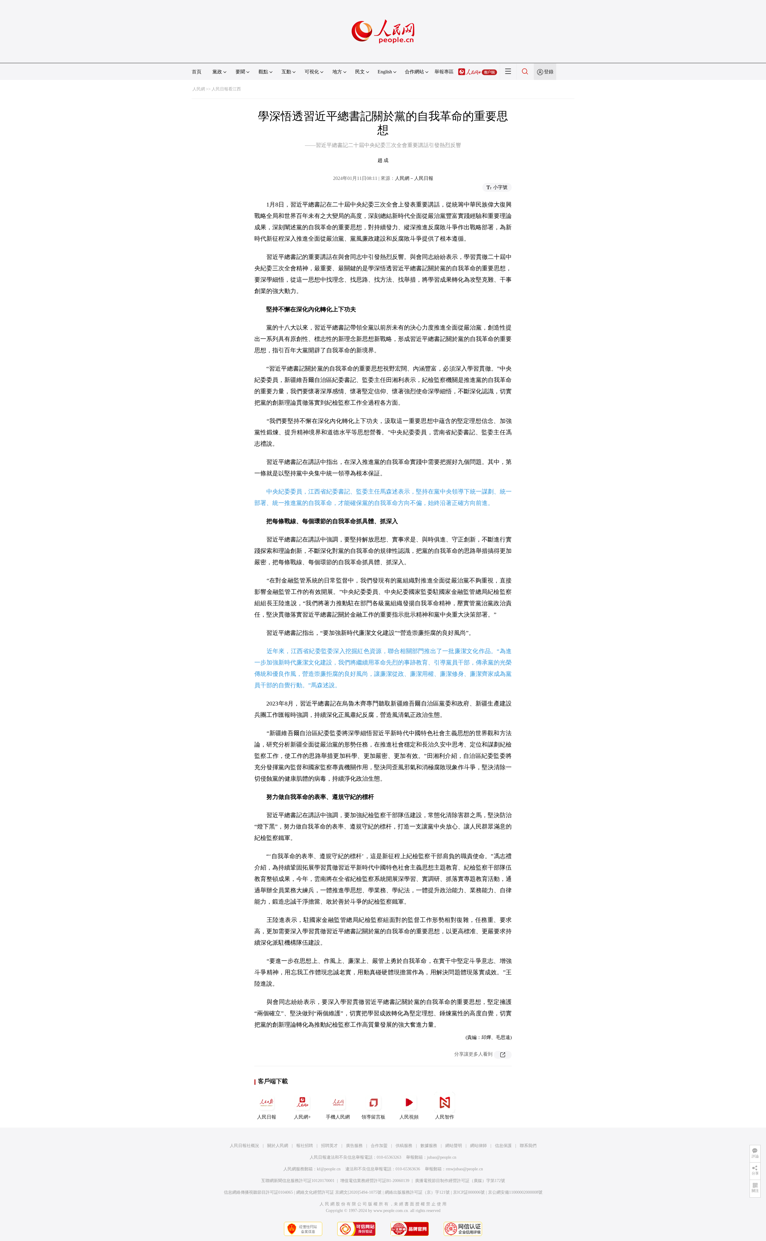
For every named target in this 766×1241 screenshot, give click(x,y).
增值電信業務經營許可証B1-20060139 (374, 1180)
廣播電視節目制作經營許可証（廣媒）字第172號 (460, 1180)
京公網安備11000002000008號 (515, 1192)
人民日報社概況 (244, 1145)
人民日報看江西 (226, 89)
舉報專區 (444, 71)
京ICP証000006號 (469, 1192)
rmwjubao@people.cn (464, 1169)
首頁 (196, 71)
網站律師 (478, 1145)
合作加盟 (379, 1145)
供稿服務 (404, 1145)
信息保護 (503, 1145)
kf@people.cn (329, 1169)
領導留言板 (373, 1116)
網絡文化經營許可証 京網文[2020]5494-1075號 (339, 1192)
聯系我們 (528, 1145)
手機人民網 (338, 1116)
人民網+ (302, 1116)
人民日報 (266, 1116)
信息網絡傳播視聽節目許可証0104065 (258, 1192)
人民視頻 (409, 1116)
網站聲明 (453, 1145)
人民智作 (444, 1116)
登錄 (549, 71)
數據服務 (428, 1145)
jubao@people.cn (441, 1157)
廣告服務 (354, 1145)
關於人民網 (277, 1145)
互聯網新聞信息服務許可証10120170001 (298, 1180)
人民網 (198, 89)
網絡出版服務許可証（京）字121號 (417, 1192)
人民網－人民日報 (414, 178)
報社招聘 (304, 1145)
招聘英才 (329, 1145)
